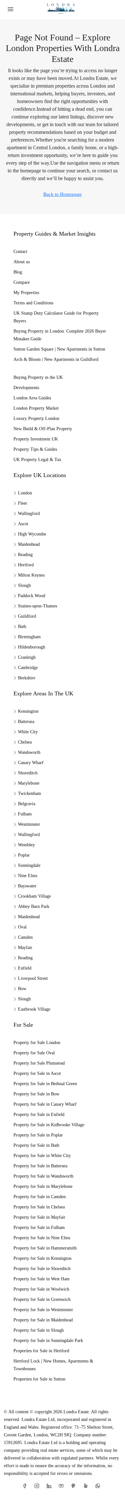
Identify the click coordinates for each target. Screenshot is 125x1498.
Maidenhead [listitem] (29, 544)
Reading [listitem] (25, 554)
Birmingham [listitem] (29, 636)
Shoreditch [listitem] (28, 773)
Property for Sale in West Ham (41, 1278)
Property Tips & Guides (35, 449)
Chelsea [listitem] (25, 742)
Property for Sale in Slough (38, 1330)
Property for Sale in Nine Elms (41, 1237)
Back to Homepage (62, 194)
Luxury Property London (36, 418)
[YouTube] (62, 1486)
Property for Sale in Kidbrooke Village (48, 1124)
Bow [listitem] (22, 988)
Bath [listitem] (22, 626)
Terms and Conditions (33, 302)
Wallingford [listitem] (29, 513)
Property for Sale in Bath (36, 1145)
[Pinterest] (74, 1486)
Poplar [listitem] (24, 855)
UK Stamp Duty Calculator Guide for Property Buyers (56, 317)
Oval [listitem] (22, 927)
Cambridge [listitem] (28, 667)
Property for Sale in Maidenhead (43, 1320)
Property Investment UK (35, 439)
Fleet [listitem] (22, 503)
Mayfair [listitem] (25, 947)
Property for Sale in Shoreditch (42, 1268)
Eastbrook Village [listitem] (34, 1009)
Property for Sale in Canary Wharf (45, 1104)
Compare (21, 282)
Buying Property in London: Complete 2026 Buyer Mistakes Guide (59, 335)
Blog (17, 272)
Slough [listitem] (24, 585)
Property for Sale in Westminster (43, 1309)
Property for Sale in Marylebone (42, 1186)
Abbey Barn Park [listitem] (33, 906)
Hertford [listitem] (26, 564)
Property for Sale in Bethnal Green (45, 1083)
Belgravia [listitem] (26, 803)
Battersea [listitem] (26, 721)
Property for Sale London (36, 1042)
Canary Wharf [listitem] (31, 762)
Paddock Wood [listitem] (31, 595)
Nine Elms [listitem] (27, 875)
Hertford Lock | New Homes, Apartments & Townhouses (53, 1365)
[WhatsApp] (99, 1486)
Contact (20, 251)
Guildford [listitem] (27, 616)
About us (21, 261)
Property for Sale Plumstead (39, 1063)
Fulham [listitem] (25, 814)
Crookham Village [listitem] (34, 896)
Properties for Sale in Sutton (39, 1379)
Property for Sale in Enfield (38, 1114)
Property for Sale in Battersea (40, 1165)
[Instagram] (38, 1486)
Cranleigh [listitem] (27, 657)
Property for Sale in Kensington (42, 1258)
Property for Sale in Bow (36, 1094)
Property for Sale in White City (42, 1155)
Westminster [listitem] (29, 824)
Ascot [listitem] (23, 523)
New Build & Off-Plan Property (42, 428)
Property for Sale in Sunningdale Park (48, 1340)
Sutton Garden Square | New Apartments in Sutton (59, 349)
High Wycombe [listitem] (32, 534)
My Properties (26, 292)
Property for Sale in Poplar (38, 1135)
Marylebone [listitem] (28, 783)
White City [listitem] (28, 731)
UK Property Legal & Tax (37, 459)
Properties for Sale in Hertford (41, 1350)
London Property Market (36, 408)
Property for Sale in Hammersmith (45, 1248)
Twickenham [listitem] (29, 793)
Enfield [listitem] (24, 968)
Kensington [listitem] (28, 711)
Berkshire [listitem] (26, 677)
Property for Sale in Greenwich (42, 1299)
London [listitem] (25, 493)
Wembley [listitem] (26, 844)
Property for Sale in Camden (39, 1196)
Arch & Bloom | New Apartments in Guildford (55, 359)
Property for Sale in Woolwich (41, 1289)
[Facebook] (25, 1486)
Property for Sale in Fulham (39, 1227)
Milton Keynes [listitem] (31, 575)
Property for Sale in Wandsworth (43, 1176)
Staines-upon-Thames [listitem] (37, 606)
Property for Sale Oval (34, 1052)
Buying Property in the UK (38, 377)
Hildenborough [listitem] (31, 647)
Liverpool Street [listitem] (33, 978)
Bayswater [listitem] (27, 886)
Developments (26, 387)
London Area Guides (32, 398)
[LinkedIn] (50, 1486)
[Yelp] (86, 1486)
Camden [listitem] (25, 937)
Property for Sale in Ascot (37, 1073)
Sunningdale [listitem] (29, 865)
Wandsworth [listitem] (29, 752)
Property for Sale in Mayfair (39, 1217)
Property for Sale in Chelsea (39, 1207)
